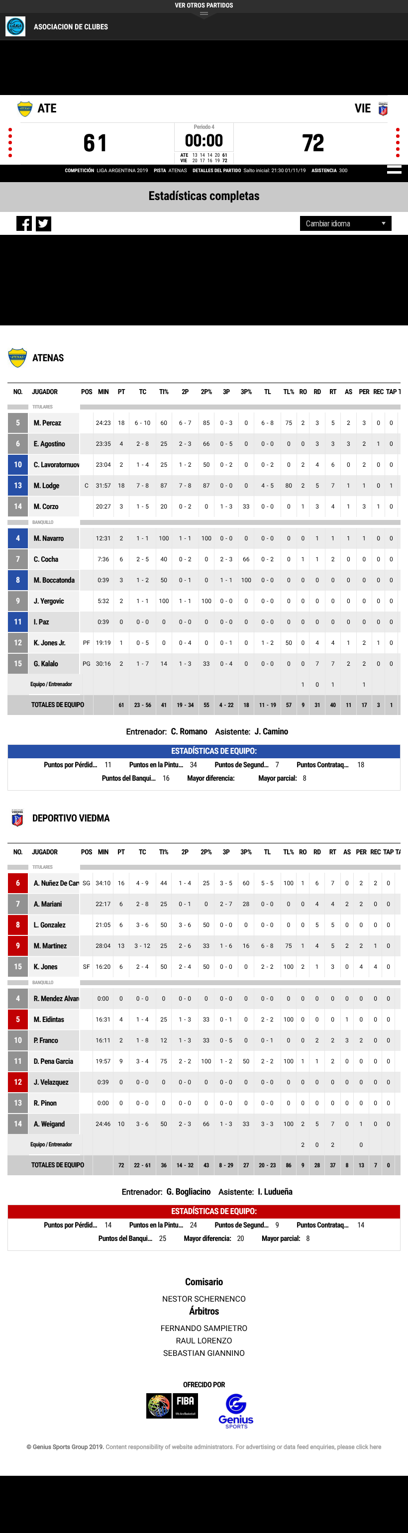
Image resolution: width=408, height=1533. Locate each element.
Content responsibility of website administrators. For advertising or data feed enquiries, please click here (243, 1446)
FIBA (172, 1411)
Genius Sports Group (236, 1411)
